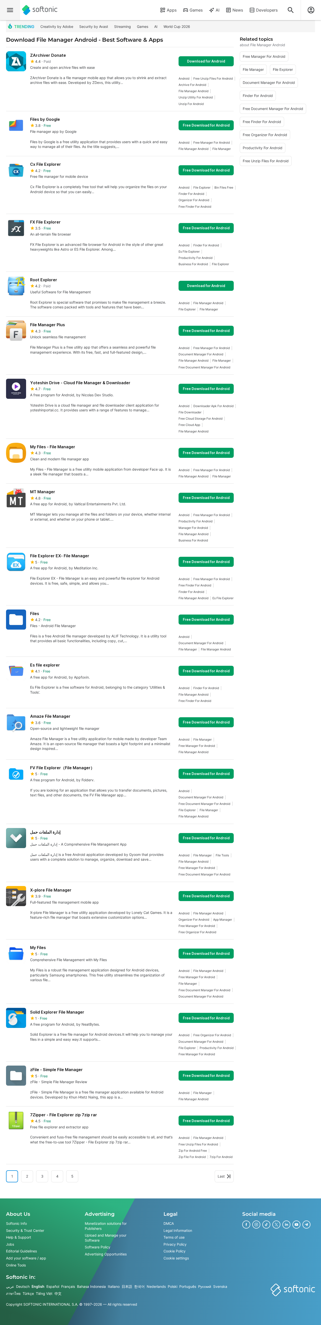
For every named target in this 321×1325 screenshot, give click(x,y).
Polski (172, 1286)
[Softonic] (39, 10)
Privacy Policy (175, 1244)
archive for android (192, 85)
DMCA (169, 1223)
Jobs (10, 1244)
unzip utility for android (196, 97)
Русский (204, 1286)
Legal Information (178, 1230)
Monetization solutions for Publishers (106, 1226)
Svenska (220, 1286)
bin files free (223, 187)
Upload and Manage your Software (105, 1237)
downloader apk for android (213, 406)
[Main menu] (10, 10)
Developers (267, 10)
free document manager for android (204, 367)
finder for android (191, 194)
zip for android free (193, 1150)
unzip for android (191, 104)
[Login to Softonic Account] (311, 10)
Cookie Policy (175, 1251)
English (38, 1286)
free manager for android (211, 142)
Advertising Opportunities (106, 1254)
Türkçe (28, 1293)
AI (217, 10)
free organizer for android (197, 932)
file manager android (193, 91)
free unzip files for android (213, 78)
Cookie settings (176, 1258)
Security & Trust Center (25, 1230)
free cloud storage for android (200, 418)
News (237, 10)
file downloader (190, 412)
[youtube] (296, 1225)
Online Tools (16, 1265)
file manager (221, 149)
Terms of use (174, 1237)
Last (221, 1176)
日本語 (127, 1286)
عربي (10, 1286)
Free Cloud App (189, 425)
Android (184, 78)
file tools (222, 855)
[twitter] (276, 1225)
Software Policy (97, 1247)
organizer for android (194, 200)
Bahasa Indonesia (91, 1286)
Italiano (114, 1286)
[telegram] (306, 1225)
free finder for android (195, 206)
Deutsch (23, 1286)
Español (52, 1286)
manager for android (193, 528)
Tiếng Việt (44, 1293)
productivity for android (195, 258)
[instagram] (256, 1225)
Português (187, 1286)
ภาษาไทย (13, 1293)
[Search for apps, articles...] (291, 10)
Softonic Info (16, 1223)
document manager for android (201, 354)
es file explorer (189, 251)
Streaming (122, 26)
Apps (172, 10)
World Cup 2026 (177, 26)
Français (68, 1286)
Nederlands (156, 1286)
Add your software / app (26, 1258)
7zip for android (221, 1157)
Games (196, 10)
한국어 (139, 1286)
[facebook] (246, 1225)
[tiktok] (266, 1225)
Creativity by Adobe (56, 26)
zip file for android (192, 1157)
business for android (193, 264)
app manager (222, 919)
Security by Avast (93, 26)
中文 (57, 1293)
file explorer (201, 187)
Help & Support (18, 1237)
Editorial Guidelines (21, 1251)
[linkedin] (286, 1225)
